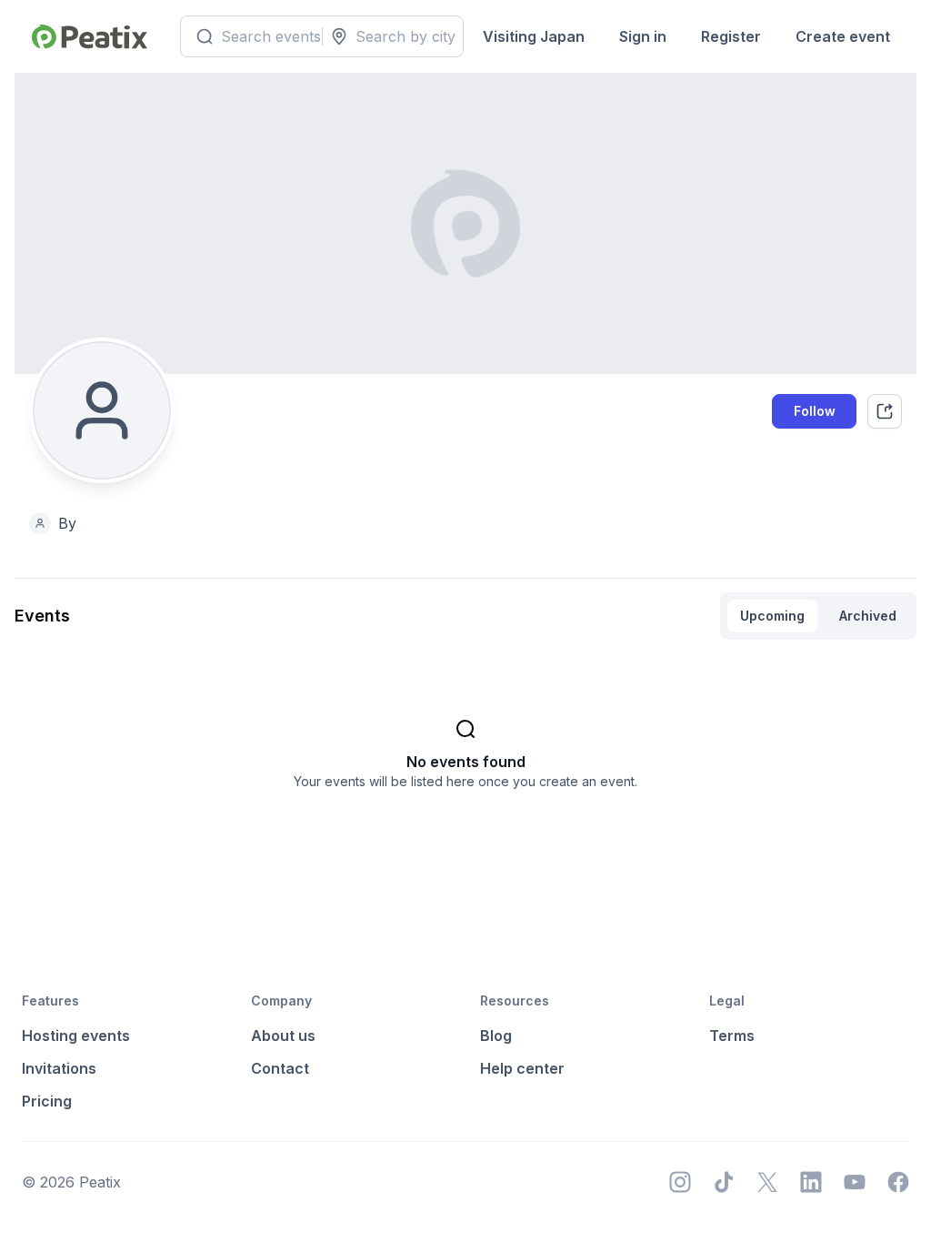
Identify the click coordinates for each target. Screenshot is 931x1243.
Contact (280, 1068)
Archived (867, 615)
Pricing (47, 1101)
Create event (843, 36)
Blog (496, 1035)
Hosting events (76, 1035)
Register (731, 36)
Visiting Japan (534, 36)
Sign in (642, 36)
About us (283, 1035)
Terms (732, 1035)
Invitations (59, 1068)
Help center (522, 1068)
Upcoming (772, 615)
